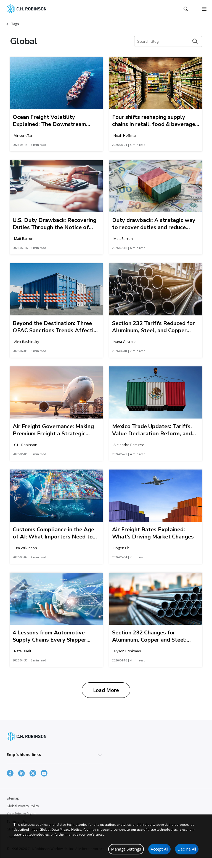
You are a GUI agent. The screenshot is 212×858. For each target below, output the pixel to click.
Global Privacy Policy (23, 806)
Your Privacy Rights (21, 813)
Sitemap (13, 798)
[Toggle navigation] (204, 8)
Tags (15, 24)
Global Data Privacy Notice (60, 829)
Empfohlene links (24, 754)
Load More (106, 690)
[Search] (195, 41)
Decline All (186, 849)
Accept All (159, 849)
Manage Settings (126, 849)
